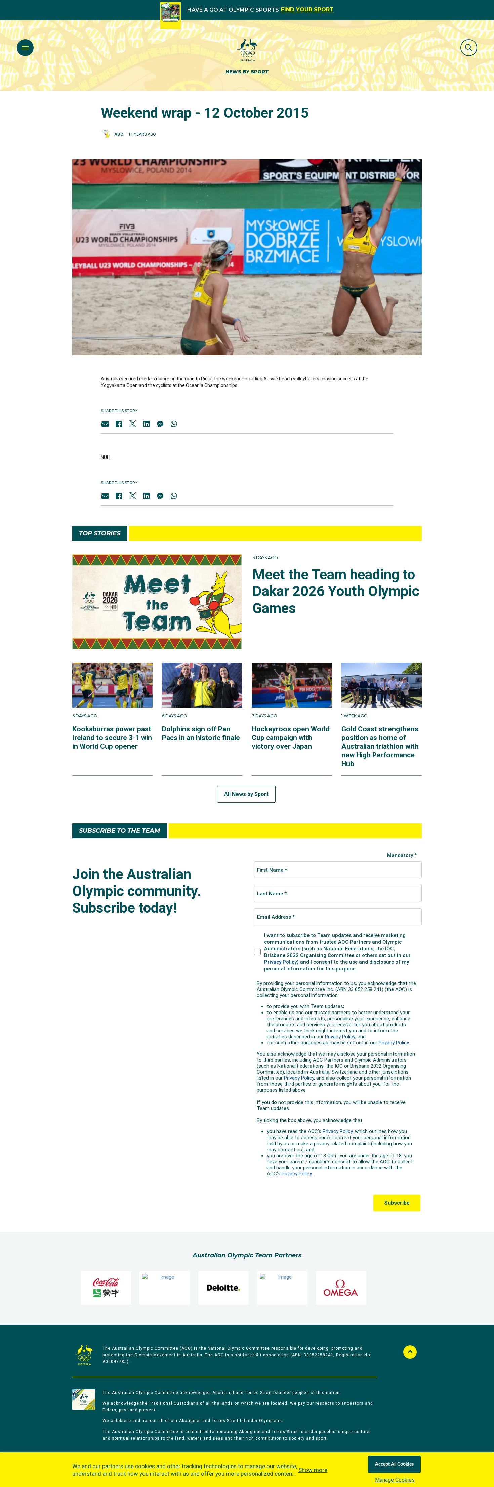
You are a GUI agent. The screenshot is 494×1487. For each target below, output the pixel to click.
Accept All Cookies (394, 1464)
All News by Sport (246, 794)
